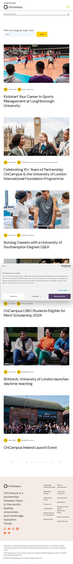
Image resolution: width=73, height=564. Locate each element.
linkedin (17, 76)
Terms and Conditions (61, 492)
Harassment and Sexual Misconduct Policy (62, 509)
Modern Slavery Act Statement (49, 514)
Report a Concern (63, 517)
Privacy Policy (48, 519)
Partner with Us (62, 498)
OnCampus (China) (47, 492)
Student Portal (62, 521)
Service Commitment (61, 486)
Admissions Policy (48, 499)
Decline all (13, 296)
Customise (35, 296)
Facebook (8, 76)
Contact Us (47, 504)
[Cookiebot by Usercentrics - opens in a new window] (62, 266)
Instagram (12, 76)
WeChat (27, 76)
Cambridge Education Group (49, 486)
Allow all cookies (59, 296)
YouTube (22, 76)
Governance (61, 502)
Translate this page (10, 3)
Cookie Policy (48, 508)
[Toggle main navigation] (67, 7)
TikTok (3, 76)
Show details (62, 290)
